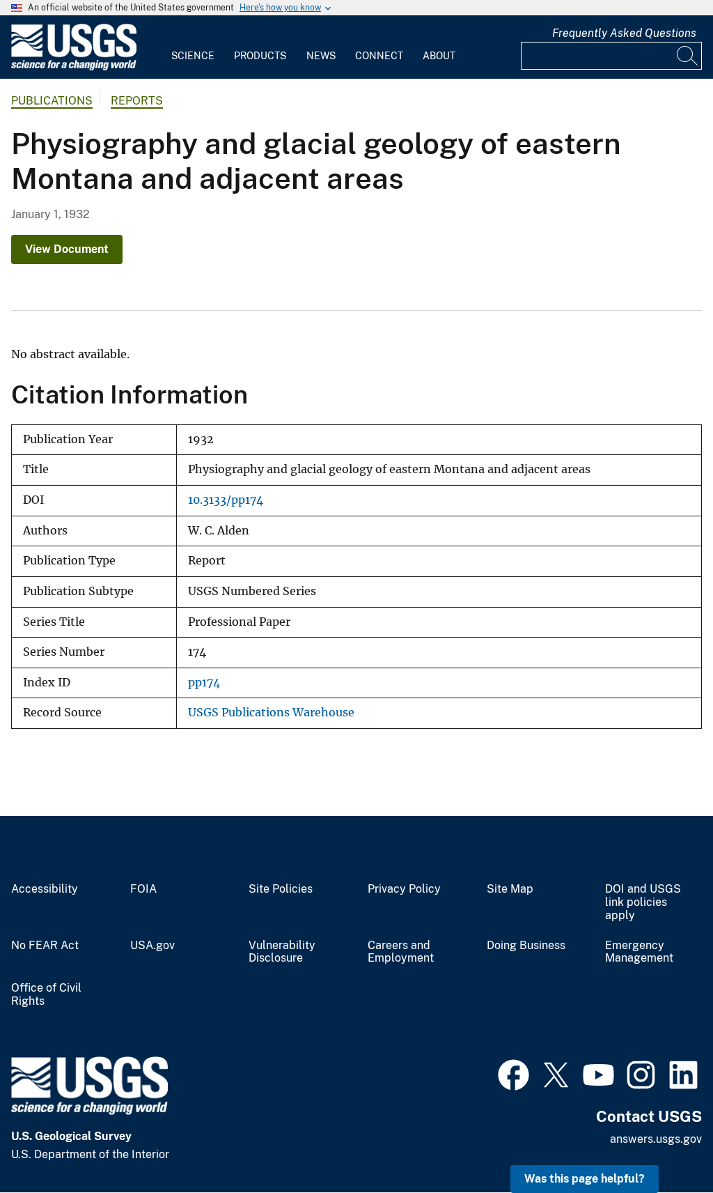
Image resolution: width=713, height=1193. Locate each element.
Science (192, 55)
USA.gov (152, 945)
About (439, 55)
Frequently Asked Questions (624, 33)
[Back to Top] (662, 1142)
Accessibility (44, 889)
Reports (137, 100)
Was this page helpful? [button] (584, 1178)
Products (260, 55)
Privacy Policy (404, 889)
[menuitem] (193, 47)
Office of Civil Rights (46, 995)
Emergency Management (639, 952)
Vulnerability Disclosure (282, 952)
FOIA (143, 889)
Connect (379, 55)
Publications (52, 100)
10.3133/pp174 (225, 500)
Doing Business (526, 945)
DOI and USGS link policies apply (643, 902)
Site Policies (281, 889)
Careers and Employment (401, 952)
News (321, 55)
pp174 (204, 682)
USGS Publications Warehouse (271, 712)
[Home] (73, 67)
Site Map (510, 889)
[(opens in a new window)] (513, 1073)
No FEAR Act (45, 945)
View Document (67, 249)
